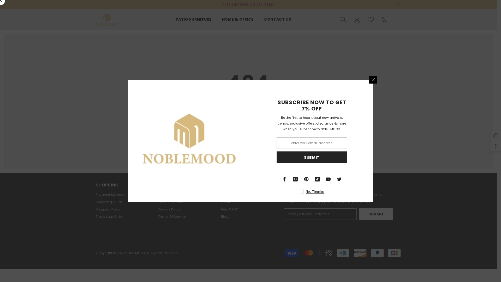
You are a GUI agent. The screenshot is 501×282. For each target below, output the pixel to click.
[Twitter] (339, 179)
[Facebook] (284, 179)
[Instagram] (295, 179)
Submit (312, 157)
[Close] (373, 80)
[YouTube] (328, 179)
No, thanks (315, 191)
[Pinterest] (306, 179)
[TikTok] (317, 179)
